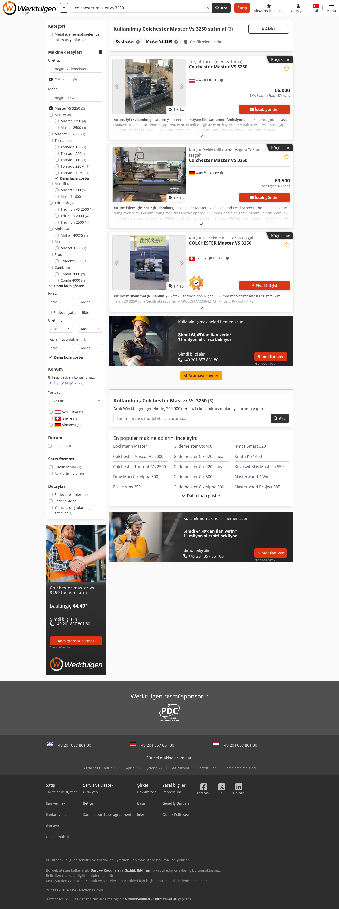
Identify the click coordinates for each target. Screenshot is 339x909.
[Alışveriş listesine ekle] (286, 68)
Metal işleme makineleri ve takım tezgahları (77, 37)
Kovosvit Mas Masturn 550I (260, 466)
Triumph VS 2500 (77, 209)
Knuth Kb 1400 (248, 456)
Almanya (71, 424)
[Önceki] (117, 86)
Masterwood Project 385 (257, 487)
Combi (62, 267)
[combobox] (76, 401)
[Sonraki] (181, 86)
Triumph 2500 (75, 222)
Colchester (66, 79)
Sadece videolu (69, 501)
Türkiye (65, 382)
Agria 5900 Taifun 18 (100, 768)
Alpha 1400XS (74, 235)
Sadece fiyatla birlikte (71, 312)
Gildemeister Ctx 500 (193, 476)
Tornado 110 (73, 160)
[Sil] (207, 8)
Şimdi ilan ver (271, 356)
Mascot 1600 (73, 248)
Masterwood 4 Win (252, 476)
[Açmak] (201, 136)
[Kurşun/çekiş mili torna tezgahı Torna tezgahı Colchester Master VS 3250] (149, 174)
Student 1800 (74, 261)
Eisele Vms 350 (127, 487)
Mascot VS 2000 (70, 134)
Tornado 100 (73, 147)
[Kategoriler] (64, 8)
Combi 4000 (73, 280)
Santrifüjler (206, 768)
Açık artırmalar (69, 473)
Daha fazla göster (203, 495)
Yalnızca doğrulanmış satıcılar (72, 510)
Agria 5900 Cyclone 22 (144, 768)
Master (63, 114)
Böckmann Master (130, 446)
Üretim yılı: (57, 320)
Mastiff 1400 (73, 190)
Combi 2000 (73, 274)
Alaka (270, 29)
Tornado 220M (75, 166)
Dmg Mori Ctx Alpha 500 (135, 476)
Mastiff (63, 183)
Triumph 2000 (75, 215)
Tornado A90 (73, 153)
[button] (331, 8)
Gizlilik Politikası (137, 899)
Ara (224, 8)
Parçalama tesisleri (240, 768)
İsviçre (69, 418)
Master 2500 (73, 127)
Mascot (63, 241)
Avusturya (72, 411)
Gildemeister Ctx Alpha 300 (199, 487)
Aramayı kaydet (202, 375)
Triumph (64, 202)
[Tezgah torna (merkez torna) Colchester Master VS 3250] (149, 86)
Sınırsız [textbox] (60, 400)
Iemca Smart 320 (250, 446)
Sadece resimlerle (72, 494)
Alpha (62, 228)
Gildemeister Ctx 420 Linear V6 (202, 466)
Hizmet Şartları (166, 899)
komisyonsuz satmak (76, 640)
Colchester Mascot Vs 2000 (138, 456)
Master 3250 (73, 121)
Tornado (64, 140)
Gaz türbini (179, 768)
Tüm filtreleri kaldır (204, 42)
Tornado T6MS (75, 172)
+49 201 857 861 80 (73, 745)
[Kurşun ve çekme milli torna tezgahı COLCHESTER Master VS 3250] (149, 263)
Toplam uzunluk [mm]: (67, 339)
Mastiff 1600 (73, 196)
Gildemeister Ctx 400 (193, 446)
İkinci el (62, 445)
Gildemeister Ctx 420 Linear (199, 456)
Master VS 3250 (70, 108)
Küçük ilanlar (68, 467)
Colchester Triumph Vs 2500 (139, 466)
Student (63, 254)
